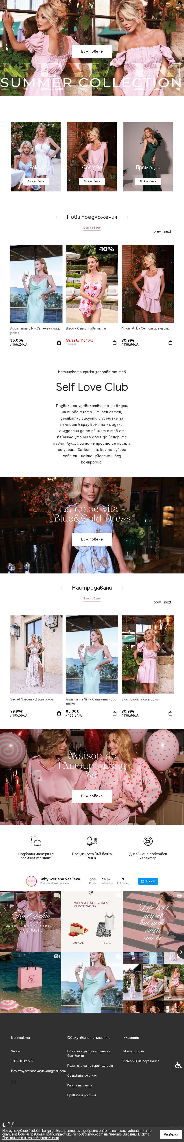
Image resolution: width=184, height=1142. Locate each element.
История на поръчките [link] (141, 1061)
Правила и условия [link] (81, 1095)
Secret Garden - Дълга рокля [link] (32, 699)
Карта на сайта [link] (79, 1085)
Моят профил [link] (134, 1051)
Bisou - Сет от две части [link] (86, 328)
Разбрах (171, 1134)
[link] (6, 5)
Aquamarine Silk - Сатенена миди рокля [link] (35, 330)
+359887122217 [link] (22, 1061)
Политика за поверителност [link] (90, 1066)
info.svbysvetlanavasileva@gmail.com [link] (38, 1071)
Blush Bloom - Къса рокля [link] (140, 699)
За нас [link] (16, 1051)
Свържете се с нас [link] (82, 1075)
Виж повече (92, 227)
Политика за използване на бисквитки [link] (88, 1053)
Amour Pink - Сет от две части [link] (146, 328)
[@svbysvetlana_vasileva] (31, 881)
